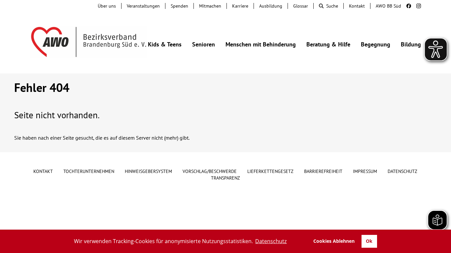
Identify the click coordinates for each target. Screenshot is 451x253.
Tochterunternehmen (88, 171)
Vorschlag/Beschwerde (210, 171)
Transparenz (225, 178)
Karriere (240, 6)
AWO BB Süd (388, 6)
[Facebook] (406, 6)
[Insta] (416, 6)
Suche (332, 6)
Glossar (300, 6)
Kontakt (357, 6)
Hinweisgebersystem (148, 171)
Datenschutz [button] (271, 241)
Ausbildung (270, 6)
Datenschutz (402, 171)
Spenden (179, 6)
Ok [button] (369, 241)
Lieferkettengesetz (270, 171)
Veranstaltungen (143, 6)
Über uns (107, 6)
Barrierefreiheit (323, 171)
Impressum (365, 171)
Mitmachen (210, 6)
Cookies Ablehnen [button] (334, 241)
